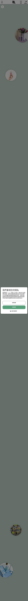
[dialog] (14, 300)
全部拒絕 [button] (14, 302)
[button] (14, 311)
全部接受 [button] (14, 307)
